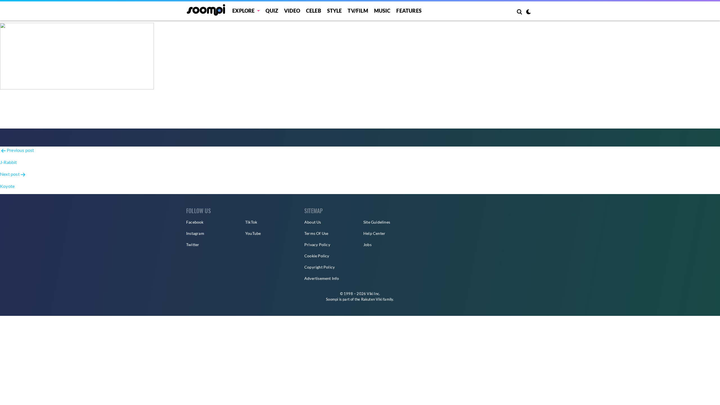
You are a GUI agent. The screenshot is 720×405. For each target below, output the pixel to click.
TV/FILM (358, 11)
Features (409, 11)
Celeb (313, 11)
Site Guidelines (376, 222)
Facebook (195, 222)
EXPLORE (243, 11)
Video (292, 11)
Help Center (374, 233)
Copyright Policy (319, 267)
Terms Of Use (316, 233)
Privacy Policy (317, 244)
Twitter (192, 244)
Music (382, 11)
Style (334, 11)
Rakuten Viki (371, 299)
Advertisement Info (321, 278)
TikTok (251, 222)
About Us (312, 222)
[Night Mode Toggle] (528, 12)
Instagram (195, 233)
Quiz (272, 11)
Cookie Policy (316, 255)
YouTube (253, 233)
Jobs (367, 244)
